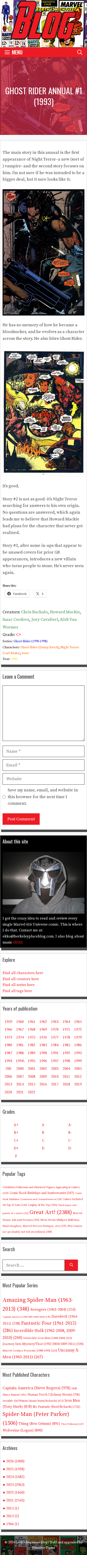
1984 (54, 1045)
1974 (20, 1037)
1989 (31, 1053)
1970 (54, 1029)
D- (70, 1148)
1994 (8, 1061)
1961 (31, 1021)
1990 (43, 1053)
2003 (54, 1068)
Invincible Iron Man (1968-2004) (47, 1338)
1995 (31, 1061)
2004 (66, 1068)
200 (8, 1068)
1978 (66, 1037)
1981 (20, 1045)
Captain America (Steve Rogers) (37, 1388)
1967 (20, 1029)
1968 (31, 1029)
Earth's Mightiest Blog (31, 1542)
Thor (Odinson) (72, 1424)
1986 (78, 1045)
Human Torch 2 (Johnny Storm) (54, 1395)
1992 (66, 1053)
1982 (31, 1045)
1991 (54, 1053)
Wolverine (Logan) (23, 1430)
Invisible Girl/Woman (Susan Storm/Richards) (33, 1401)
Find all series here (19, 985)
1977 (54, 1037)
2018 (66, 1084)
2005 (78, 1068)
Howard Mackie (65, 612)
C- (70, 1140)
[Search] (71, 1265)
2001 (31, 1068)
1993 (14, 659)
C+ (18, 634)
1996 (43, 1061)
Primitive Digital (43, 1548)
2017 (54, 1084)
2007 (20, 1076)
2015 (31, 1084)
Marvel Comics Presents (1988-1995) (30, 1350)
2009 (43, 1076)
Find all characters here (23, 973)
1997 (54, 1061)
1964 (66, 1021)
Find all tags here (17, 991)
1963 (54, 1021)
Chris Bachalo (34, 612)
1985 (66, 1045)
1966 (8, 1029)
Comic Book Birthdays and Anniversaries (42, 1193)
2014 (20, 1084)
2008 (31, 1076)
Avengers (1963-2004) (53, 1309)
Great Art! (50, 1212)
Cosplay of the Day (42, 1205)
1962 (43, 1021)
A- (70, 1125)
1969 (43, 1029)
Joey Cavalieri (44, 619)
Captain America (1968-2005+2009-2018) (27, 1317)
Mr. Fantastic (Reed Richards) (56, 1407)
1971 (66, 1029)
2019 (78, 1084)
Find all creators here (21, 979)
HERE (18, 942)
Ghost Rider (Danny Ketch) (39, 647)
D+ (16, 1148)
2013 (8, 1084)
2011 (66, 1076)
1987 (8, 1053)
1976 (43, 1037)
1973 (8, 1037)
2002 (43, 1068)
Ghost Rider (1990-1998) (30, 641)
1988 (20, 1053)
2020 (8, 1092)
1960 (20, 1021)
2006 (8, 1076)
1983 (43, 1045)
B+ (16, 1132)
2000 (20, 1068)
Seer (25, 653)
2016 (43, 1084)
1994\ (20, 1061)
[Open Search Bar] (80, 52)
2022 (31, 1092)
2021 (20, 1092)
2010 (54, 1076)
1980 (8, 1045)
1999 (78, 1061)
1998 (66, 1061)
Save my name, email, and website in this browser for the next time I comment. (43, 796)
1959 (8, 1021)
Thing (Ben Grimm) (39, 1423)
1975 (31, 1037)
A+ (16, 1125)
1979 (78, 1037)
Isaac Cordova (16, 619)
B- (70, 1132)
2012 (78, 1076)
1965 (78, 1021)
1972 (78, 1029)
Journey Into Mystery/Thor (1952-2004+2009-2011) (43, 1344)
